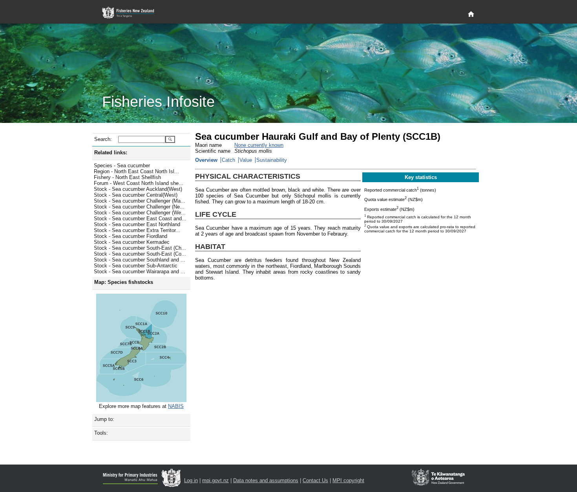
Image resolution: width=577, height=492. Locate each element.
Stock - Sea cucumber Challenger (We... (140, 213)
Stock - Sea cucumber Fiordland (130, 236)
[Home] (471, 14)
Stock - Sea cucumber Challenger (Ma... (139, 201)
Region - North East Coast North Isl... (136, 171)
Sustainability (271, 160)
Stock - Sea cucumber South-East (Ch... (140, 248)
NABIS (176, 406)
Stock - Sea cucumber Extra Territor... (137, 230)
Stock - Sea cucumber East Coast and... (140, 218)
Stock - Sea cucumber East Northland (137, 224)
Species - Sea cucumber (122, 165)
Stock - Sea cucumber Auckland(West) (138, 189)
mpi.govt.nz (215, 480)
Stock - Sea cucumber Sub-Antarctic (135, 266)
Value (245, 160)
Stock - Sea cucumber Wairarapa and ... (139, 271)
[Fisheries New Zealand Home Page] (132, 13)
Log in (191, 480)
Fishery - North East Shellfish (127, 177)
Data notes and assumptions (265, 480)
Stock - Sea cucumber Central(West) (135, 195)
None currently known (258, 145)
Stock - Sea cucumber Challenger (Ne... (139, 207)
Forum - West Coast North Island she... (138, 183)
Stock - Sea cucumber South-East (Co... (140, 254)
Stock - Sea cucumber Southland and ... (139, 260)
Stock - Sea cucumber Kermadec (132, 242)
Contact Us (315, 480)
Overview (206, 160)
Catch (228, 160)
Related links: (110, 152)
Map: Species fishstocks (123, 282)
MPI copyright (348, 480)
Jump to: (104, 419)
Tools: (101, 433)
